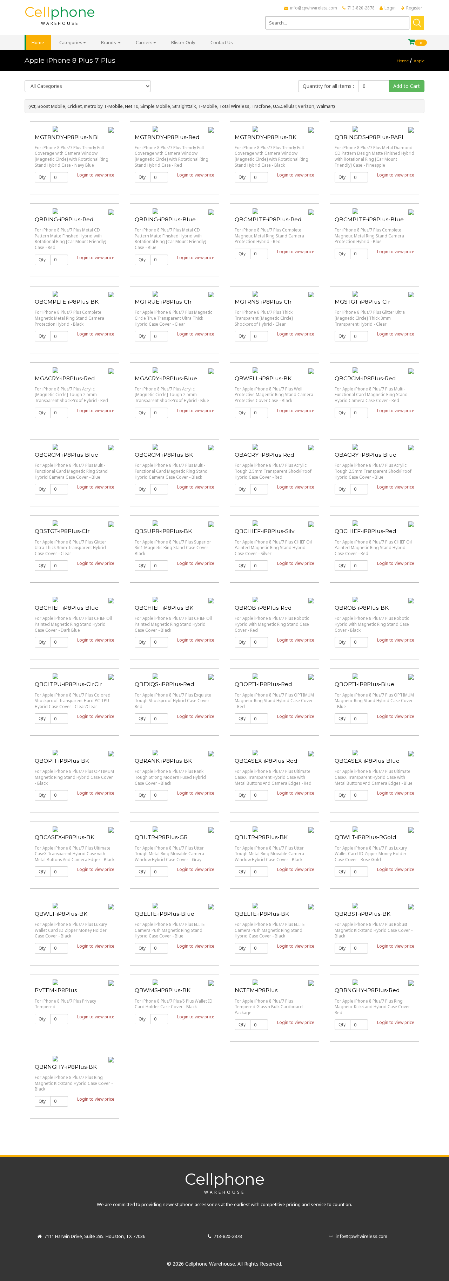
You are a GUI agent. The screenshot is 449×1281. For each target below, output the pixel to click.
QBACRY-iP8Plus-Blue (365, 454)
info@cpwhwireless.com (313, 8)
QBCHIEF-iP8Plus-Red (365, 531)
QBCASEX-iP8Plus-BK (64, 837)
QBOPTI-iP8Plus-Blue (364, 684)
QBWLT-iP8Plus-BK (61, 913)
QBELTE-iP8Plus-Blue (164, 913)
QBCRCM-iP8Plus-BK (164, 454)
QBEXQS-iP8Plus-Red (164, 684)
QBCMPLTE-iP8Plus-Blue (369, 219)
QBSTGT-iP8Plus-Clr (62, 531)
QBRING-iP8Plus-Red (64, 219)
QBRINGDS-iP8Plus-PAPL (370, 137)
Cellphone (224, 1182)
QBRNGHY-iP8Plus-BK (66, 1067)
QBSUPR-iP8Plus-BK (163, 531)
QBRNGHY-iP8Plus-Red (367, 990)
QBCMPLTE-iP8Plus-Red (268, 219)
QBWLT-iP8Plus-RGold (365, 837)
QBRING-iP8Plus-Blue (165, 219)
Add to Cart (406, 86)
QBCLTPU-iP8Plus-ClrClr (68, 684)
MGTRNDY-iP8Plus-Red (167, 137)
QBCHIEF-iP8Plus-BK (164, 607)
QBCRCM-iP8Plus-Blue (66, 454)
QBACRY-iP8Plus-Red (264, 454)
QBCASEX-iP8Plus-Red (266, 760)
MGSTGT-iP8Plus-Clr (362, 301)
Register (414, 8)
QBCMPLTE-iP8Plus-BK (67, 301)
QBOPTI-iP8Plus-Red (263, 684)
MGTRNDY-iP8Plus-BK (265, 137)
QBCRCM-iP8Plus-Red (365, 378)
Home (403, 60)
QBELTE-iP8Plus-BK (262, 913)
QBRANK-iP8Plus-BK (163, 760)
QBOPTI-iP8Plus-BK (62, 760)
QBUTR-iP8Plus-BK (261, 837)
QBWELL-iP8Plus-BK (263, 378)
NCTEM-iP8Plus (256, 990)
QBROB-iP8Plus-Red (263, 607)
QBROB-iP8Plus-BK (362, 607)
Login (390, 8)
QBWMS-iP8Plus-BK (162, 990)
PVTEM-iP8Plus (56, 990)
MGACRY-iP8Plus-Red (65, 378)
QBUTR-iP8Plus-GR (161, 837)
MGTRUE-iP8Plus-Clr (163, 301)
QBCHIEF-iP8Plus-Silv (264, 531)
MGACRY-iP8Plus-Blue (166, 378)
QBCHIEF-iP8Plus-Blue (67, 607)
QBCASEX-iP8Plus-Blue (367, 760)
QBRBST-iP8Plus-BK (362, 913)
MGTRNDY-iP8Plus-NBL (67, 137)
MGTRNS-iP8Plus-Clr (263, 301)
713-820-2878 (361, 8)
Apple (419, 60)
